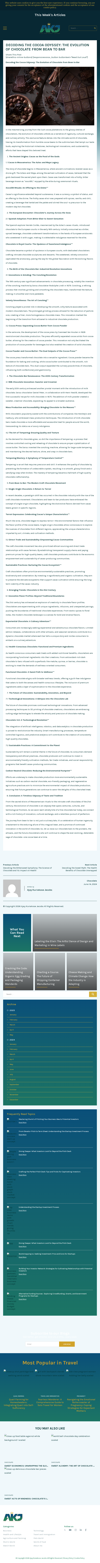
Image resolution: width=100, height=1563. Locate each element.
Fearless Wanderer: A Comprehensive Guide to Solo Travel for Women (50, 1402)
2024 (12, 1040)
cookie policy (49, 7)
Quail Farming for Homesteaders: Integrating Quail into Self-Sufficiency (19, 1403)
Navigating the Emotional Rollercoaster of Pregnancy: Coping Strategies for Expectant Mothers (81, 1405)
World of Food (40, 1542)
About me (38, 1546)
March (12, 1025)
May (11, 1035)
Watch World (9, 1546)
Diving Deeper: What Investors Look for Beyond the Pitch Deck (45, 1151)
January (13, 1015)
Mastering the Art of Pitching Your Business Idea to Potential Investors (49, 1119)
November (14, 1095)
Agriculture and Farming (14, 1538)
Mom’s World (9, 1542)
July (11, 1074)
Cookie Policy (79, 1558)
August (13, 1079)
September (14, 1084)
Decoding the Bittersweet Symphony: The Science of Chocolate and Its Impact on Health (27, 869)
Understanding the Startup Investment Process (39, 1207)
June (12, 1069)
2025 (12, 1010)
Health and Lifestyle (12, 1534)
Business (7, 1530)
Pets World (38, 1538)
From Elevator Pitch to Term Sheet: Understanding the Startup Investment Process (54, 1131)
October (13, 1089)
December (14, 1100)
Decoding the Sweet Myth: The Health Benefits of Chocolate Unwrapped (79, 869)
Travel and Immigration (44, 1534)
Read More (22, 1122)
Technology (39, 1530)
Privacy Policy (68, 1558)
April (12, 1030)
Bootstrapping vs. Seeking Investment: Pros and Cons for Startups (47, 1254)
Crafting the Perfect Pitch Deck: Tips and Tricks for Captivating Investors (49, 1172)
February (13, 1020)
